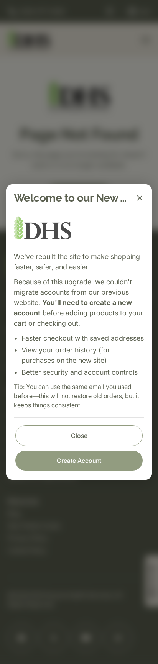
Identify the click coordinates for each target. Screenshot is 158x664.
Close (79, 435)
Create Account (79, 460)
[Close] (139, 198)
